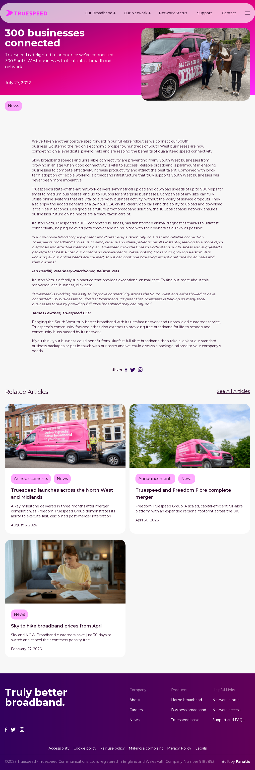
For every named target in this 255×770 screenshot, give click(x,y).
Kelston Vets (43, 223)
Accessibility (59, 748)
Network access (226, 710)
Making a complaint (146, 748)
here (88, 285)
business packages (48, 346)
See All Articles (233, 391)
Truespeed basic (185, 720)
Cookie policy (84, 748)
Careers (136, 710)
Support (204, 13)
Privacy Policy (179, 748)
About (134, 700)
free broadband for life (165, 327)
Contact (229, 13)
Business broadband (188, 710)
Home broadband (186, 700)
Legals (201, 748)
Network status (225, 700)
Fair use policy (112, 748)
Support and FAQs (228, 720)
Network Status (173, 13)
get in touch (80, 346)
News (134, 720)
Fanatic (243, 761)
